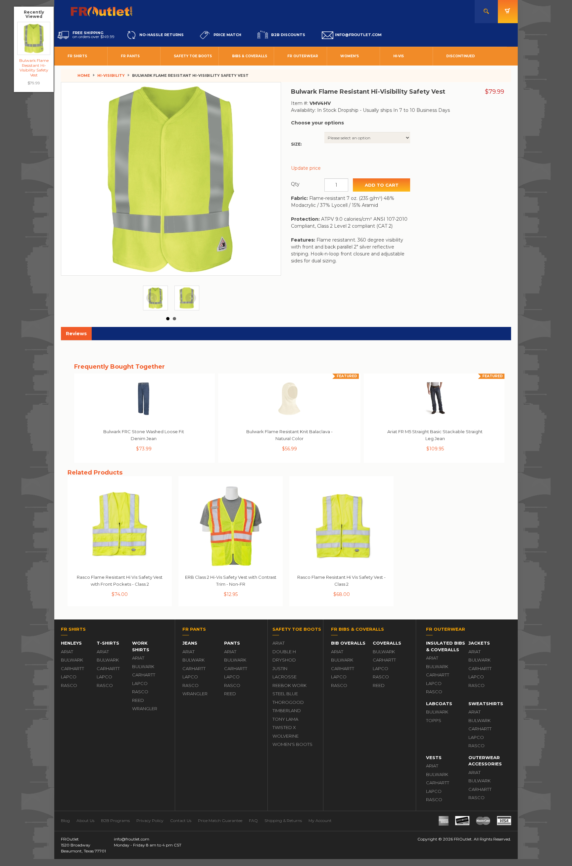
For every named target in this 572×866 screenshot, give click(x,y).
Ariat (67, 651)
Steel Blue (285, 693)
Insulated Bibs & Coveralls (445, 646)
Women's (349, 56)
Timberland (286, 710)
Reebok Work (289, 685)
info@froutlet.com (131, 839)
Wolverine (285, 736)
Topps (433, 720)
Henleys (71, 643)
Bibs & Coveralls (249, 56)
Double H (284, 651)
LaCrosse (284, 676)
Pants (232, 643)
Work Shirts (140, 646)
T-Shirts (108, 643)
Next (190, 298)
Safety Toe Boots (193, 56)
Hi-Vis (398, 56)
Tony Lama (285, 719)
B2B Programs (115, 820)
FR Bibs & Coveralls (357, 629)
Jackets (479, 643)
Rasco (69, 685)
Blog (65, 820)
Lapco (68, 676)
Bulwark (72, 659)
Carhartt (72, 668)
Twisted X (284, 727)
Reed (138, 700)
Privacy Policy (150, 820)
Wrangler (144, 708)
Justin (279, 668)
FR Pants (130, 56)
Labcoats (439, 703)
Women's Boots (292, 744)
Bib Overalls (348, 643)
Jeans (189, 643)
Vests (434, 757)
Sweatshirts (485, 703)
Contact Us (180, 820)
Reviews (76, 334)
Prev (151, 298)
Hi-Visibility (111, 75)
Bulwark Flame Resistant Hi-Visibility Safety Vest (34, 67)
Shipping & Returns (283, 820)
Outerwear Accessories (485, 761)
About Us (85, 820)
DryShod (284, 659)
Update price (306, 168)
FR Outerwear (302, 56)
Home (83, 75)
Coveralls (387, 643)
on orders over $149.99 (93, 34)
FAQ (253, 820)
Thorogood (288, 702)
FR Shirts (77, 56)
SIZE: (296, 144)
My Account (320, 820)
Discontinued (460, 56)
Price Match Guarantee (220, 820)
